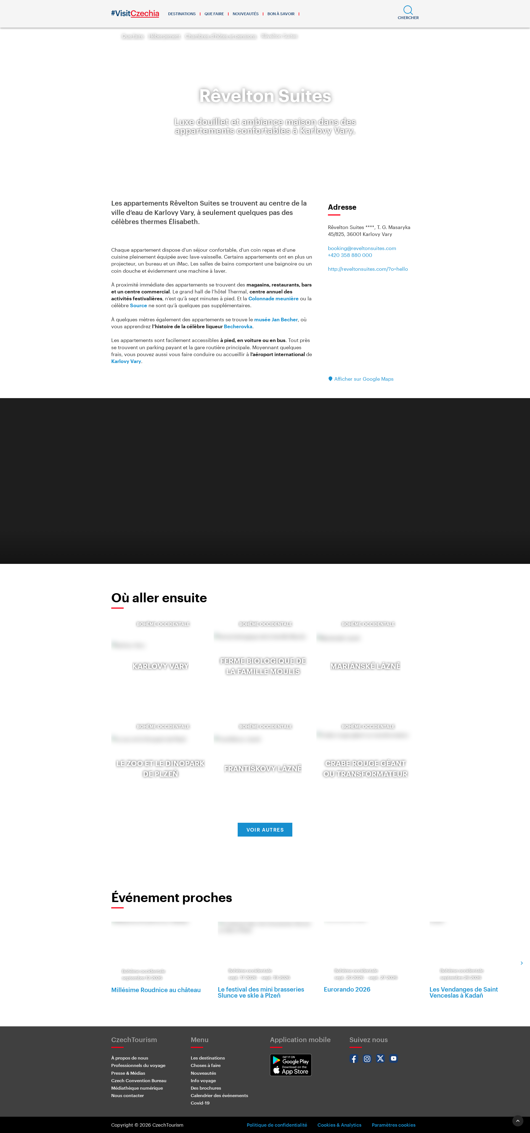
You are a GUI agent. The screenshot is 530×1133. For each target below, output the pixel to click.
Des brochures (206, 1087)
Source (138, 305)
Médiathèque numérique (137, 1087)
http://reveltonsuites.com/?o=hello (368, 269)
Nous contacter (127, 1095)
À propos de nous (129, 1057)
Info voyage (203, 1080)
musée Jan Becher (276, 319)
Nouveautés (246, 13)
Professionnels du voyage (138, 1065)
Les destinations (208, 1057)
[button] (408, 13)
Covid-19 (200, 1102)
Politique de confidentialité (277, 1124)
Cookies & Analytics (339, 1124)
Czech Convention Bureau (138, 1080)
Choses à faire (206, 1065)
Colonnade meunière (273, 298)
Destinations (182, 13)
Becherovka (238, 326)
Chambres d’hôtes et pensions (220, 36)
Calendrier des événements (219, 1095)
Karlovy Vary (126, 361)
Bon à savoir (281, 13)
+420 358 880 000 (350, 255)
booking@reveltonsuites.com (362, 248)
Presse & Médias (128, 1073)
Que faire (214, 13)
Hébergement (164, 36)
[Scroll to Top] (517, 1120)
